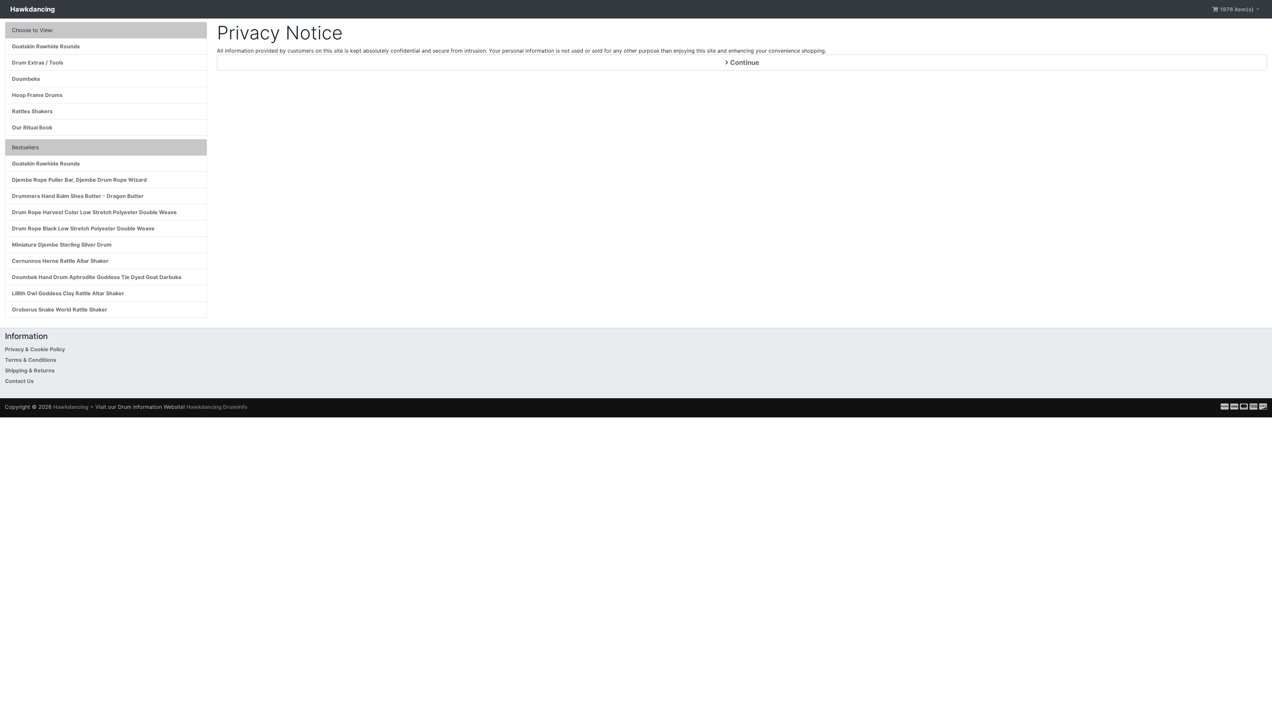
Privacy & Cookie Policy (35, 349)
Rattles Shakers (32, 111)
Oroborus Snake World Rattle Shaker (59, 309)
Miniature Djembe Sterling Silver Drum (62, 244)
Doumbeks (26, 78)
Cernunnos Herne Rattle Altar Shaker (60, 261)
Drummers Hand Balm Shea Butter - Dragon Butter (78, 196)
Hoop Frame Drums (37, 95)
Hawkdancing (32, 9)
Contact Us (19, 381)
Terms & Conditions (30, 360)
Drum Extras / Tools (37, 62)
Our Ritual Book (32, 127)
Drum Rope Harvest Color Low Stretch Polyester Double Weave (94, 212)
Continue (743, 63)
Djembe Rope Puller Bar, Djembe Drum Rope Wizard (79, 179)
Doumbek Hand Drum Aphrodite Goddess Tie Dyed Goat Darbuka (96, 277)
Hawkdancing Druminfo (216, 407)
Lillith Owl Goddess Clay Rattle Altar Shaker (68, 293)
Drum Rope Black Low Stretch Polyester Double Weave (83, 228)
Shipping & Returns (30, 370)
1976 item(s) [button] (1237, 9)
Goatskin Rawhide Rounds (46, 46)
